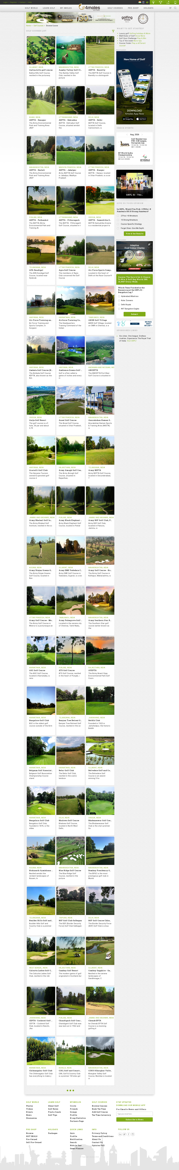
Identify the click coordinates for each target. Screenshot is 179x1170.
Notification (76, 1139)
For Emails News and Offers (131, 1109)
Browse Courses (99, 1106)
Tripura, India (65, 918)
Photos (29, 1106)
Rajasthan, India (67, 467)
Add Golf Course (100, 1112)
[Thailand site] (143, 2)
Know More (140, 36)
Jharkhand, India (96, 718)
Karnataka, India (67, 317)
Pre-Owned (31, 1139)
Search (175, 8)
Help (30, 2)
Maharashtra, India (69, 67)
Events (29, 1112)
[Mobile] (175, 2)
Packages (52, 1133)
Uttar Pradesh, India (98, 67)
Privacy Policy (99, 1133)
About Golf (53, 1106)
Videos (29, 1109)
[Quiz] (153, 2)
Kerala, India (65, 1068)
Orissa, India (94, 217)
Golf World (31, 8)
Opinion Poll (98, 1145)
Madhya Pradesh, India (70, 167)
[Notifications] (147, 2)
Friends (74, 1109)
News (29, 1115)
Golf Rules (53, 1109)
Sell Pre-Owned (34, 1142)
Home (28, 26)
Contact (22, 2)
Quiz (72, 1133)
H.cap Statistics (78, 1118)
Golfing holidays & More (140, 33)
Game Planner (77, 1148)
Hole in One (160, 2)
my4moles (89, 7)
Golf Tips (52, 1115)
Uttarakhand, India (68, 117)
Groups (73, 1112)
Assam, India (35, 568)
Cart (170, 8)
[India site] (140, 2)
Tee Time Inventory (101, 1115)
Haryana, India (36, 317)
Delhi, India (93, 117)
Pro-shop (133, 8)
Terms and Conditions (102, 1136)
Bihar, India (34, 117)
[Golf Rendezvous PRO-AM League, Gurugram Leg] (124, 144)
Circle (73, 1106)
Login (5, 2)
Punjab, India (35, 217)
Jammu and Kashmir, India (42, 517)
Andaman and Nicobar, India (102, 367)
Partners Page (77, 1121)
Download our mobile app (130, 1105)
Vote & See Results (134, 233)
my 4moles (66, 8)
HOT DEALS (32, 1136)
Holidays (149, 8)
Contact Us (97, 1142)
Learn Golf (49, 8)
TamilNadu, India (96, 317)
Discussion (31, 1118)
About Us (96, 1139)
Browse (29, 1133)
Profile (73, 1115)
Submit (134, 314)
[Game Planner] (168, 2)
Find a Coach (54, 1112)
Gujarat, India (36, 67)
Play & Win (141, 38)
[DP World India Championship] (145, 158)
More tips (137, 41)
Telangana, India (37, 267)
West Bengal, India (38, 968)
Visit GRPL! (132, 341)
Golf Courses (115, 8)
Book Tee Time (99, 1109)
